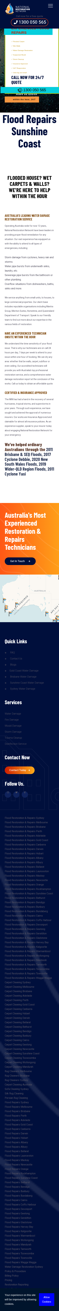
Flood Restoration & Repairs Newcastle (26, 880)
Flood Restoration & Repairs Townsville (26, 973)
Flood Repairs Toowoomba (19, 1253)
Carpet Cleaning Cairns (17, 1040)
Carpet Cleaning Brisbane (18, 991)
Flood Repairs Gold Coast (19, 1125)
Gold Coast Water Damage (24, 671)
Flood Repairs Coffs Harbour (20, 1205)
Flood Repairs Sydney (17, 1102)
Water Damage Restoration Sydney (24, 1267)
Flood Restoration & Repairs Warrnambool (28, 951)
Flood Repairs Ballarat (17, 1151)
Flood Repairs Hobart (16, 1138)
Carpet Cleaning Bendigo (18, 1031)
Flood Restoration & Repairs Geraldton (26, 933)
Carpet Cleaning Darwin (17, 1018)
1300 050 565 (32, 22)
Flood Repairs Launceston (19, 1156)
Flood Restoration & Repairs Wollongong (27, 956)
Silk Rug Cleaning (14, 1093)
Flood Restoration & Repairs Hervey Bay (27, 942)
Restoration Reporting (16, 1285)
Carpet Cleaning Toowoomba (20, 1058)
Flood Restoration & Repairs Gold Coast (26, 840)
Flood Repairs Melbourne (18, 1107)
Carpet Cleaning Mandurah (19, 1067)
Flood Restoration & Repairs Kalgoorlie (26, 947)
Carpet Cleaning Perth (16, 1000)
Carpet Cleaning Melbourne (19, 987)
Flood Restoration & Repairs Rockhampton (28, 889)
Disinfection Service (16, 744)
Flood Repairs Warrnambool (20, 1236)
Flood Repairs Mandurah (18, 1245)
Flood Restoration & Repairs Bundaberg (26, 911)
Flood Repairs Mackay (17, 1160)
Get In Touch (17, 561)
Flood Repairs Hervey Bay (19, 1227)
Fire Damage (12, 720)
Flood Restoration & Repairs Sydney (24, 818)
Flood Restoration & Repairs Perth (23, 831)
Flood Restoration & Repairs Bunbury (25, 907)
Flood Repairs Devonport (18, 1209)
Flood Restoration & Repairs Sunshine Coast (29, 893)
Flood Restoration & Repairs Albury (24, 862)
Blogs (12, 665)
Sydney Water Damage (22, 689)
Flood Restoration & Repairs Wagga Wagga (28, 978)
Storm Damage (13, 732)
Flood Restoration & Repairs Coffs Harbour (28, 920)
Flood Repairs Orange (16, 1169)
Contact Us (15, 659)
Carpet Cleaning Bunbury (18, 1036)
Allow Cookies (46, 1299)
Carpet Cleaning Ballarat (18, 1022)
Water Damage (13, 714)
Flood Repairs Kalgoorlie (18, 1231)
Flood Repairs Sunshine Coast (21, 1178)
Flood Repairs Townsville (18, 1258)
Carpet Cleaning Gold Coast (20, 1005)
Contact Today (18, 770)
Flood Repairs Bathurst (17, 1182)
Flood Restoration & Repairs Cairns (24, 916)
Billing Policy (12, 1276)
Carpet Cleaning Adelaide (18, 996)
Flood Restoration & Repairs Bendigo (25, 902)
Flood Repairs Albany (16, 1142)
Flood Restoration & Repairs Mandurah (26, 960)
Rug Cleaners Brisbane (17, 1076)
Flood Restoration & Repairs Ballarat (24, 867)
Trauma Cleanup (13, 738)
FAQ (12, 653)
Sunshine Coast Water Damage (26, 683)
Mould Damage (13, 726)
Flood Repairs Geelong (17, 1213)
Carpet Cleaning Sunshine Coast (22, 1053)
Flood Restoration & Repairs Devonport (26, 925)
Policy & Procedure (15, 1271)
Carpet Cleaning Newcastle (19, 1049)
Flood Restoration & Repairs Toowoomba (27, 969)
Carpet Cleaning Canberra (18, 1009)
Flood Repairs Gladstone (18, 1222)
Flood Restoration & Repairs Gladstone (26, 938)
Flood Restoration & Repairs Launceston (27, 871)
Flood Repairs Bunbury (17, 1191)
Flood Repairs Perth (16, 1116)
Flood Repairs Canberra (17, 1129)
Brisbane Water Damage (23, 677)
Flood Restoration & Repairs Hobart (24, 853)
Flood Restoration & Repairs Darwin (24, 849)
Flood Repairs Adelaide (17, 1120)
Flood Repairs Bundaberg (18, 1196)
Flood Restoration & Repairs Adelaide (25, 836)
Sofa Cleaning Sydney (17, 1089)
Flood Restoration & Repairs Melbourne (26, 822)
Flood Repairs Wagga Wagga (20, 1262)
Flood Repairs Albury (16, 1147)
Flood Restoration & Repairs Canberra (25, 845)
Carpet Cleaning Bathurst (18, 1027)
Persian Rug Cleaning (16, 1098)
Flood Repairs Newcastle (18, 1165)
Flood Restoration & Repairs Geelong (25, 929)
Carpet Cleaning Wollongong (20, 1062)
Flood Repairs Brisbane (17, 1111)
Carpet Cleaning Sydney (18, 982)
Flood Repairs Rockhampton (20, 1173)
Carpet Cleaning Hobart (17, 1013)
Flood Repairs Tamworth (18, 1249)
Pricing (8, 1280)
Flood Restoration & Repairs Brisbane (25, 827)
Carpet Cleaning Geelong (18, 1045)
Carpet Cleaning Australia (18, 1085)
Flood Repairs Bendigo (17, 1187)
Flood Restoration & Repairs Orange (24, 885)
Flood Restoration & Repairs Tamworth (26, 965)
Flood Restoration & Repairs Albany (24, 858)
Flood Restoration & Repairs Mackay (25, 876)
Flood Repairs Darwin (16, 1133)
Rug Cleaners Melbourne (18, 1071)
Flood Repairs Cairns (16, 1200)
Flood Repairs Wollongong (19, 1240)
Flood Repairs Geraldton (18, 1218)
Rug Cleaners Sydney (16, 1080)
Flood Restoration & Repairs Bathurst (25, 898)
